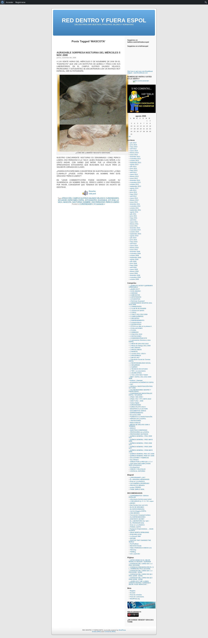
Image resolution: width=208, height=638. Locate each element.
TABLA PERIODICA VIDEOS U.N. (141, 548)
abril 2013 (133, 172)
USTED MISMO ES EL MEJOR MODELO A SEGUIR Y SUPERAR (140, 560)
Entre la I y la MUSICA (137, 481)
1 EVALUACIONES (136, 328)
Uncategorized (135, 467)
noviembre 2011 (135, 206)
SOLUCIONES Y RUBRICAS (139, 457)
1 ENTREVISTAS (135, 324)
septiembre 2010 (135, 234)
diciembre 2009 (135, 251)
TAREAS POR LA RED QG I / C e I (141, 461)
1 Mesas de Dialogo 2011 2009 (140, 345)
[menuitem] (2, 2)
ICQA (114, 200)
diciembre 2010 (135, 228)
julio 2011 (133, 214)
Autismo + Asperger (136, 380)
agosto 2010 (134, 235)
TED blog (133, 550)
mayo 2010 (133, 241)
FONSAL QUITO (135, 527)
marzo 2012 (134, 198)
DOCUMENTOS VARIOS (138, 411)
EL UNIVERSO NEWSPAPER (139, 479)
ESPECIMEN (73, 200)
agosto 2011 (134, 212)
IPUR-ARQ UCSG (135, 534)
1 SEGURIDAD (135, 365)
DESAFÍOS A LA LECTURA (139, 409)
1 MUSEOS (134, 351)
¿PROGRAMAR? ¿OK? (137, 477)
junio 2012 (133, 192)
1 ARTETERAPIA (135, 297)
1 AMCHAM (133, 293)
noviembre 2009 (135, 253)
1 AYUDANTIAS (135, 299)
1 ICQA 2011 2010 (136, 334)
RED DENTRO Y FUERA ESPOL (104, 20)
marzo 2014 (134, 150)
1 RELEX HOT (135, 357)
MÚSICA (133, 428)
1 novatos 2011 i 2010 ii (138, 353)
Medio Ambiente (135, 422)
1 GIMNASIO (134, 332)
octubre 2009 (134, 255)
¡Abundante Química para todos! (141, 499)
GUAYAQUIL (102, 200)
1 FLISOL (133, 330)
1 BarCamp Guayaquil (137, 301)
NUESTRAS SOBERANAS (138, 430)
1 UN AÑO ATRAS (136, 373)
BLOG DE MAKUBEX (137, 507)
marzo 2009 (134, 269)
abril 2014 (133, 148)
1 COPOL (133, 312)
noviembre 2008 (135, 277)
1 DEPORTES (134, 318)
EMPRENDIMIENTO (136, 413)
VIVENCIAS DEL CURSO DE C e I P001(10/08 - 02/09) (141, 571)
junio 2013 (133, 168)
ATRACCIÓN (67, 198)
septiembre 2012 (135, 186)
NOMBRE (87, 202)
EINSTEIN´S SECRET (137, 519)
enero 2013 (134, 178)
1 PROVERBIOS (135, 355)
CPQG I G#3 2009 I (136, 397)
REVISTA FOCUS (135, 546)
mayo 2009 (133, 265)
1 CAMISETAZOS (135, 306)
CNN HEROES (135, 513)
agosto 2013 (134, 164)
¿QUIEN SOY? (135, 289)
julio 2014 (133, 143)
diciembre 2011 (135, 204)
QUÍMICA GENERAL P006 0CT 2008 (142, 455)
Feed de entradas (136, 594)
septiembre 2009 (135, 257)
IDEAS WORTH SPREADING (139, 532)
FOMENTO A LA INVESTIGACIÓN (141, 416)
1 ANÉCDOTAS (135, 295)
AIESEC (132, 503)
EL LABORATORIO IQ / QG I (139, 521)
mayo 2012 (133, 194)
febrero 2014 (134, 152)
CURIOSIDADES (112, 198)
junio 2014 (133, 145)
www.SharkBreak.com (141, 73)
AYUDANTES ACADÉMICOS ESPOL (142, 382)
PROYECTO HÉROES (137, 485)
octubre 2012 (134, 184)
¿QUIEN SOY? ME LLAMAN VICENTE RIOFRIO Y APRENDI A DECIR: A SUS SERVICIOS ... (140, 583)
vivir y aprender (135, 554)
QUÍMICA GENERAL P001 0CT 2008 (142, 453)
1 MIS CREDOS (135, 347)
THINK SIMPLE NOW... (137, 489)
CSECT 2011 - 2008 (136, 401)
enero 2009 (134, 273)
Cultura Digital (134, 403)
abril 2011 (133, 220)
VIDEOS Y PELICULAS (137, 469)
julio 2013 (133, 166)
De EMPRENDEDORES (137, 517)
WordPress (122, 630)
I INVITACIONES (135, 420)
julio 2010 (133, 237)
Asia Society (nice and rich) (139, 505)
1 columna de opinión (137, 310)
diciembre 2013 (135, 156)
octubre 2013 (134, 160)
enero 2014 (134, 154)
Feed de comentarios (137, 596)
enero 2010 (134, 249)
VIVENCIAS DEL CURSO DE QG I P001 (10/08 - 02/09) (141, 575)
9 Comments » (99, 204)
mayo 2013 (133, 170)
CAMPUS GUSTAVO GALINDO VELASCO (89, 198)
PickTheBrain (134, 544)
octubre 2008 (134, 279)
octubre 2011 (134, 208)
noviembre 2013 (135, 158)
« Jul (128, 136)
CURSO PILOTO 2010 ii (138, 407)
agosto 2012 (134, 188)
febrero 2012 (134, 200)
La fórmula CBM (135, 536)
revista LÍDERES (135, 487)
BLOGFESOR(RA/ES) (137, 509)
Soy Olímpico (134, 459)
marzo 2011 (134, 222)
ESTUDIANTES (91, 200)
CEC (131, 384)
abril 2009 (133, 267)
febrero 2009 (134, 271)
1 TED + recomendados (138, 371)
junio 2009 (133, 263)
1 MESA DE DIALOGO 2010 (139, 343)
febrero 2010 (134, 247)
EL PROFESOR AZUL (137, 523)
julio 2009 (133, 261)
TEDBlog (133, 552)
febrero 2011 (134, 224)
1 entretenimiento (135, 322)
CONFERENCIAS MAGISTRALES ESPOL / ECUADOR (140, 394)
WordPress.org (135, 598)
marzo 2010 (134, 245)
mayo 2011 (133, 218)
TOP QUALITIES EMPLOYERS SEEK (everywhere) (140, 464)
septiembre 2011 (135, 210)
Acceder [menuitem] (9, 2)
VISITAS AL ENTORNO (137, 471)
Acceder (132, 592)
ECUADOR (62, 200)
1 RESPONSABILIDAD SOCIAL (140, 363)
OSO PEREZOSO (98, 202)
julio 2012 (133, 190)
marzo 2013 (134, 174)
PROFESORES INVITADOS (139, 434)
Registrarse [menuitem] (20, 2)
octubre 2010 (134, 232)
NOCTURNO (77, 202)
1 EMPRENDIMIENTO (137, 320)
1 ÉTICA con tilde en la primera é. (141, 326)
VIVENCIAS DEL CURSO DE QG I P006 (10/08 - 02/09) (141, 578)
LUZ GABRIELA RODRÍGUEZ (139, 483)
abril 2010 (133, 243)
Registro (132, 591)
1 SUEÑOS (133, 367)
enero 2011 (134, 226)
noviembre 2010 (135, 230)
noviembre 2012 (135, 182)
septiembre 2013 (135, 162)
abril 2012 (133, 196)
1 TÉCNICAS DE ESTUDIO (139, 369)
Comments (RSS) (109, 631)
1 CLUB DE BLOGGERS (138, 308)
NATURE (133, 538)
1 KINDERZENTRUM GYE (138, 338)
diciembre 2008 (135, 275)
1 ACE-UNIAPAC (135, 291)
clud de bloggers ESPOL (138, 511)
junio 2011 (133, 216)
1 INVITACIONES (135, 336)
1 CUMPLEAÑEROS (136, 316)
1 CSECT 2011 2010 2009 (138, 314)
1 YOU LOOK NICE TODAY (139, 375)
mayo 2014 (133, 146)
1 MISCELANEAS (136, 349)
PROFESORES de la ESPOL (139, 432)
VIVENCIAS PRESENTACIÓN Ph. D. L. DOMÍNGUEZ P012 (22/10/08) (141, 567)
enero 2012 (134, 202)
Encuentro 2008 (135, 414)
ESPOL (81, 200)
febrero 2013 (134, 176)
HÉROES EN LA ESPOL (138, 418)
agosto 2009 (134, 259)
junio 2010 (133, 239)
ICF (109, 200)
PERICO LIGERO (112, 202)
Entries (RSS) (96, 631)
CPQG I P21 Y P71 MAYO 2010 (140, 399)
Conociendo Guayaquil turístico (140, 515)
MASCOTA (67, 202)
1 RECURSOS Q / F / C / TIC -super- (142, 501)
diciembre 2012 (135, 180)
